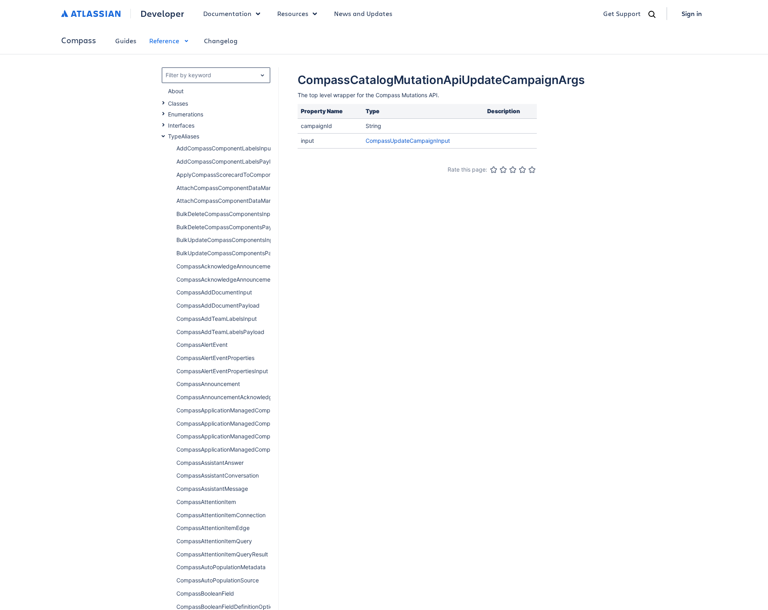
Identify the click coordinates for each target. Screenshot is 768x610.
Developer (162, 14)
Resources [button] (292, 13)
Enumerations (185, 114)
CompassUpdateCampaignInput (408, 140)
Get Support (622, 13)
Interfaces (181, 125)
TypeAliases (183, 136)
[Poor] (503, 169)
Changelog (221, 40)
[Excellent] (532, 169)
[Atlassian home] (91, 13)
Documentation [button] (227, 13)
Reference (164, 40)
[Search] (652, 14)
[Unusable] (493, 169)
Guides (125, 40)
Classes (178, 103)
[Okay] (513, 169)
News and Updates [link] (363, 13)
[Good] (522, 169)
